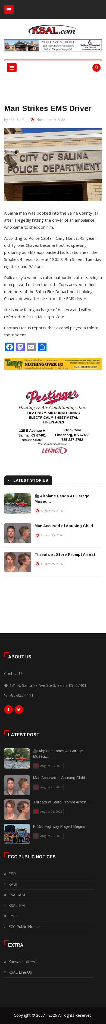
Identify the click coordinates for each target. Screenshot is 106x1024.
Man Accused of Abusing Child (64, 526)
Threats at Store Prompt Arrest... (61, 802)
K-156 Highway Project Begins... (61, 826)
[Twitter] (18, 711)
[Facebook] (8, 711)
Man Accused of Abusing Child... (60, 778)
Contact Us (14, 673)
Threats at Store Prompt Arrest (65, 554)
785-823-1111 (21, 695)
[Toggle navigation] (9, 9)
